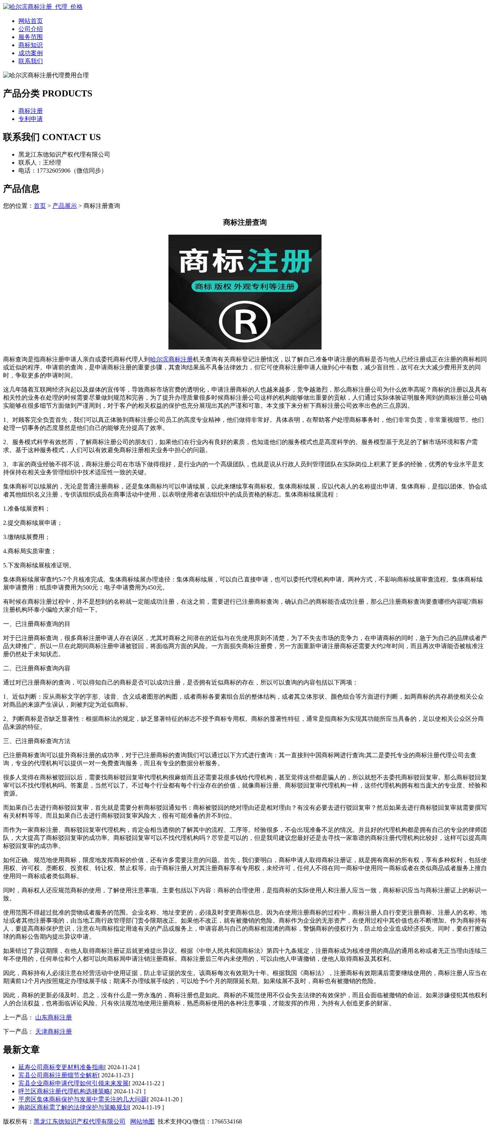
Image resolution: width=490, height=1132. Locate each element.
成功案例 (30, 53)
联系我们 (30, 61)
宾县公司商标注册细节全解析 (58, 1075)
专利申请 (30, 119)
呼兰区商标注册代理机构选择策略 (64, 1091)
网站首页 (30, 21)
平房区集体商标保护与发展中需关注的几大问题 (82, 1099)
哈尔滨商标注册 (171, 359)
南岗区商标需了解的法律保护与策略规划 (73, 1107)
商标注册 (30, 111)
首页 (40, 206)
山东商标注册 (53, 1017)
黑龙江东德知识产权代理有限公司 (80, 1121)
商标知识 (30, 45)
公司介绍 (30, 29)
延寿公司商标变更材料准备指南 (61, 1067)
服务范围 (30, 37)
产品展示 (64, 206)
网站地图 (142, 1121)
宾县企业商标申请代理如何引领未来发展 (73, 1083)
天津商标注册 (53, 1031)
